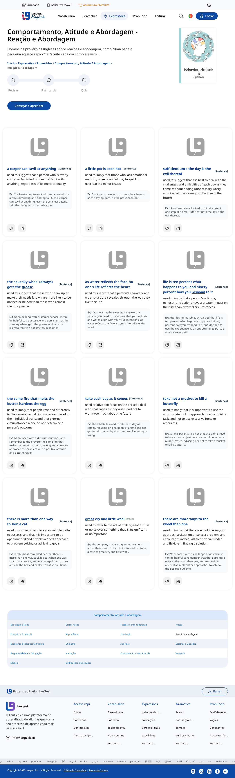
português (135, 761)
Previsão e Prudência (21, 634)
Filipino (83, 761)
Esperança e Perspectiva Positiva (27, 643)
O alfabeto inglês (219, 712)
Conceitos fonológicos (219, 735)
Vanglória (180, 653)
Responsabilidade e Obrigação (25, 653)
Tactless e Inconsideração (133, 624)
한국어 (168, 761)
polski (179, 761)
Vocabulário (116, 704)
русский (23, 761)
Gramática (183, 704)
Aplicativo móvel (61, 5)
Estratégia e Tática (19, 624)
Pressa (179, 624)
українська (37, 761)
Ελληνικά (190, 761)
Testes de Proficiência (117, 727)
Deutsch (121, 761)
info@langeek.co (23, 738)
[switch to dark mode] (209, 4)
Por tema (113, 720)
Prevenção (125, 634)
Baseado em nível (117, 712)
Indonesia (108, 761)
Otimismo (70, 643)
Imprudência (72, 634)
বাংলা (209, 761)
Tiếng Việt (52, 761)
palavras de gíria (151, 712)
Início (11, 63)
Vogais (214, 720)
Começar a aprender (29, 106)
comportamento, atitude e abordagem (82, 63)
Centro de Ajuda (83, 735)
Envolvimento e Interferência (135, 653)
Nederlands (221, 761)
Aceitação (71, 653)
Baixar (217, 691)
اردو (201, 761)
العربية (73, 761)
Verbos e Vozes (185, 735)
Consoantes (217, 727)
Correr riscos (72, 624)
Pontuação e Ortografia (185, 720)
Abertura (125, 643)
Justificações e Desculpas (78, 662)
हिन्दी (63, 761)
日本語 (148, 761)
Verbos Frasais (151, 727)
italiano (10, 761)
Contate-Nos (81, 727)
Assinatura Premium (96, 5)
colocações (148, 720)
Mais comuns (116, 735)
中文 (158, 761)
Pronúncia (217, 704)
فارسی (95, 761)
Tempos (180, 727)
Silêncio (14, 662)
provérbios (44, 63)
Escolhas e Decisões (186, 643)
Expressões (26, 63)
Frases (180, 712)
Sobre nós (80, 720)
